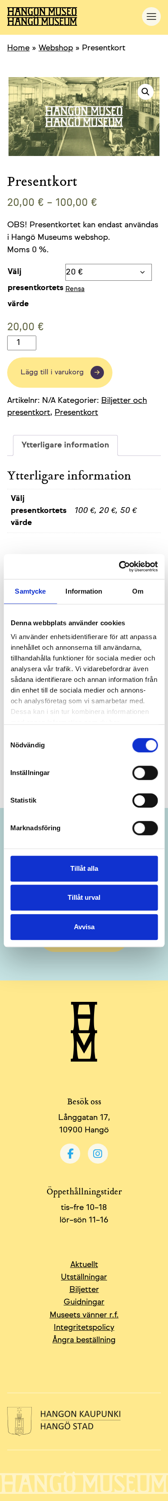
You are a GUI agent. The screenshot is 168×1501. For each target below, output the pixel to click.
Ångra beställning (84, 1340)
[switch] (145, 773)
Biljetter (84, 1290)
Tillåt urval (84, 897)
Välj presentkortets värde (36, 288)
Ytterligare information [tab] (65, 445)
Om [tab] (137, 591)
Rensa (75, 289)
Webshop (56, 48)
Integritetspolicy (84, 1328)
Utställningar (84, 1277)
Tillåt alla (84, 868)
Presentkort (76, 413)
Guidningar (84, 1302)
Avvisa (84, 927)
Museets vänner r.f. (84, 1315)
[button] (146, 92)
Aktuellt (84, 1265)
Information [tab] (83, 591)
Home (18, 48)
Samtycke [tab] (30, 591)
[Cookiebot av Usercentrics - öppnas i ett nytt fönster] (120, 566)
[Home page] (74, 16)
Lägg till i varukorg (52, 372)
